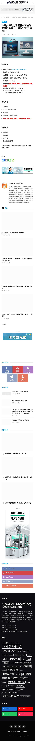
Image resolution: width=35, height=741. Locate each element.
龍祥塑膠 (28, 696)
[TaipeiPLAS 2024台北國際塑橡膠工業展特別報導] (17, 275)
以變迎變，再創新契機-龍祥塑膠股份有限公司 (18, 478)
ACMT (26, 736)
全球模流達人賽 (16, 666)
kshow (24, 655)
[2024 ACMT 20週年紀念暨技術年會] (17, 221)
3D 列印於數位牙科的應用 (19, 400)
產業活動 (4, 21)
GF (28, 651)
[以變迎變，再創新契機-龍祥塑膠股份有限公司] (17, 466)
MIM (5, 659)
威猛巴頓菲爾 (13, 670)
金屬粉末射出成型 (11, 696)
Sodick (28, 659)
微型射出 (4, 678)
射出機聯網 (26, 674)
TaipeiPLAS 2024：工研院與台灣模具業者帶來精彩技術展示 (17, 259)
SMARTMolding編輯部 (16, 183)
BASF (17, 643)
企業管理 (5, 666)
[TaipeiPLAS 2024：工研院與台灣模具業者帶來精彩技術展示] (17, 247)
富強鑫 (21, 670)
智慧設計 (4, 682)
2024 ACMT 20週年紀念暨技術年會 (13, 233)
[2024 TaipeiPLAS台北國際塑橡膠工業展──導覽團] (17, 303)
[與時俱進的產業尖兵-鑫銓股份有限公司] (17, 491)
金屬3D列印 (14, 692)
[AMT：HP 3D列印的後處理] (6, 393)
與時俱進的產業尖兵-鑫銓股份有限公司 (18, 503)
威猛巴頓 (4, 670)
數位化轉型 (13, 678)
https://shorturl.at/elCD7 (19, 69)
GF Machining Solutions (7, 655)
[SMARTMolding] (17, 2)
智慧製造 (24, 678)
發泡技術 (19, 689)
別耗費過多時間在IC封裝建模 (20, 420)
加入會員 (25, 731)
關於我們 (19, 731)
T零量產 (5, 663)
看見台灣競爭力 (6, 692)
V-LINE (11, 663)
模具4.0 (21, 682)
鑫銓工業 (22, 696)
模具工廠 (4, 686)
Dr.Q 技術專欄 (9, 650)
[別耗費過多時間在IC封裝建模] (6, 422)
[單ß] (3, 3)
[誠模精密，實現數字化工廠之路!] (17, 442)
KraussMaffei (18, 655)
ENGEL (19, 651)
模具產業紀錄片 (11, 686)
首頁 (9, 731)
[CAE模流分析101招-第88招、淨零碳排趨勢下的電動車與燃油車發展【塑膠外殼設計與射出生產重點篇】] (6, 411)
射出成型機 (8, 673)
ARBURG (12, 643)
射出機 (18, 674)
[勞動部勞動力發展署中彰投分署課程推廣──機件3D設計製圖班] (17, 47)
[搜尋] (32, 3)
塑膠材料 (27, 666)
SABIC (23, 659)
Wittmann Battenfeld (23, 663)
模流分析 (21, 685)
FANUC (24, 651)
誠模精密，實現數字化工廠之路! (15, 454)
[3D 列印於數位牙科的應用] (6, 402)
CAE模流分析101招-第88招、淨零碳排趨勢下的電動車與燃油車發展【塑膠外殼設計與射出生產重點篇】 (22, 411)
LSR (29, 655)
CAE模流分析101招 (12, 646)
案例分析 (12, 682)
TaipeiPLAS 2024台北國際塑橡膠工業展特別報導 (17, 287)
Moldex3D (14, 658)
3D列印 (5, 643)
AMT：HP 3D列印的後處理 (20, 392)
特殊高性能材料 (7, 690)
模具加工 (28, 682)
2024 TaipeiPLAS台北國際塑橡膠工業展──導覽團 (17, 315)
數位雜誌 (13, 731)
